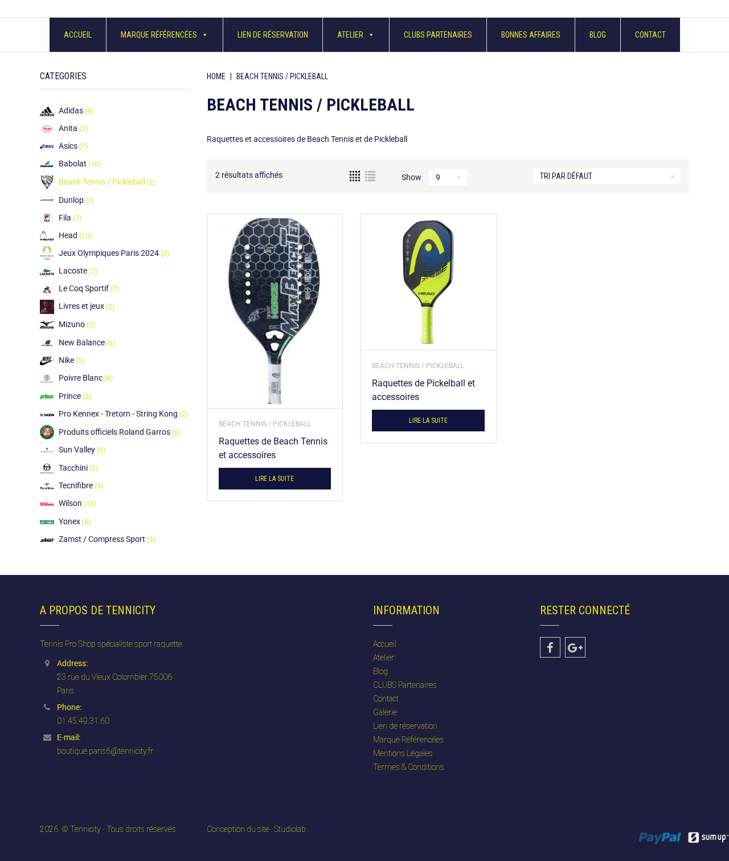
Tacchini (73, 467)
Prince (70, 396)
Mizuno (72, 324)
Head (68, 235)
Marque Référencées (159, 34)
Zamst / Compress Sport (102, 539)
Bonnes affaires (530, 34)
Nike (66, 360)
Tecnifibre (76, 485)
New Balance (82, 342)
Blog (597, 34)
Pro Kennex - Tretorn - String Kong (118, 413)
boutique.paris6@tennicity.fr (105, 751)
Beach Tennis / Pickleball (265, 424)
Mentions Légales (403, 753)
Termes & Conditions (408, 767)
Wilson (70, 503)
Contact (650, 34)
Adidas (71, 110)
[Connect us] (550, 647)
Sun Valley (77, 449)
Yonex (69, 521)
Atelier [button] (350, 34)
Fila (65, 217)
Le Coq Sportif (84, 288)
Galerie (385, 712)
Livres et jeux (81, 306)
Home (216, 76)
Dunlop (71, 200)
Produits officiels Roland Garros (114, 431)
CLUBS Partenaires (438, 34)
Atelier (383, 657)
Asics (68, 145)
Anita (68, 128)
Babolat (73, 163)
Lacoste (73, 270)
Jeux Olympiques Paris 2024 (109, 253)
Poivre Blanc (81, 377)
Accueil (78, 34)
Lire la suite (274, 479)
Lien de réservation (272, 34)
